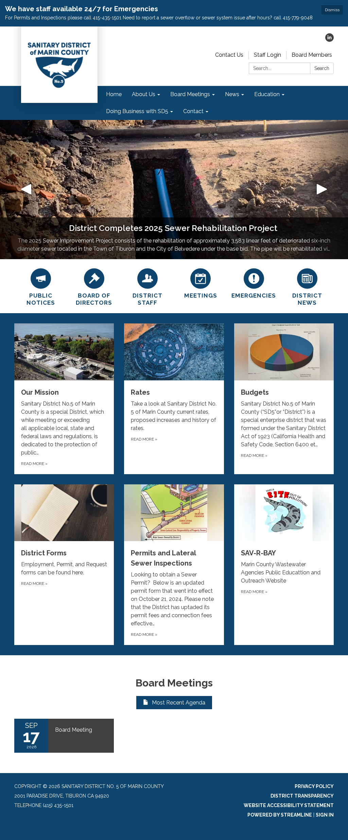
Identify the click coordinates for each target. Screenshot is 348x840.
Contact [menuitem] (193, 111)
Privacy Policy (314, 786)
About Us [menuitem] (143, 94)
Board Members (312, 55)
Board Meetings (174, 683)
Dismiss (332, 9)
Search (321, 68)
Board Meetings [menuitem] (190, 94)
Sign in (325, 815)
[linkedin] (329, 40)
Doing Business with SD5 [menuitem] (137, 111)
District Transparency (302, 796)
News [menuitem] (232, 94)
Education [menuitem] (267, 94)
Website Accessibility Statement (289, 805)
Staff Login (267, 55)
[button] (26, 189)
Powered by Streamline (279, 815)
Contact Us (229, 55)
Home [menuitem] (114, 94)
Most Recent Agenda (178, 702)
